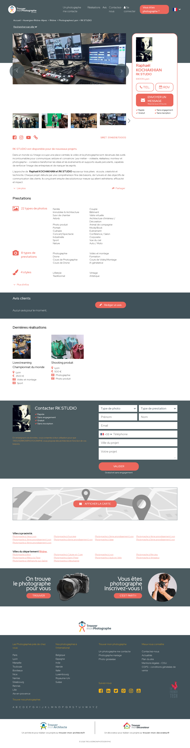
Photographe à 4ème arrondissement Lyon (155, 536)
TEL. (146, 87)
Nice (15, 674)
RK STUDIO (86, 20)
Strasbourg (18, 682)
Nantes (16, 678)
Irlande (59, 666)
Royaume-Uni (63, 678)
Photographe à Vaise (104, 539)
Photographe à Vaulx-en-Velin (108, 557)
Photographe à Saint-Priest (66, 557)
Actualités (147, 655)
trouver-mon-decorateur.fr (156, 732)
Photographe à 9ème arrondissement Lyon (32, 542)
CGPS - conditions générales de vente (159, 668)
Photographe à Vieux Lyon (24, 536)
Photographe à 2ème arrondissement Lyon (114, 536)
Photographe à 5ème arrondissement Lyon (155, 539)
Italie (58, 670)
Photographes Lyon (68, 20)
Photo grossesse (107, 659)
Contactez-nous (115, 9)
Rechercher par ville (24, 26)
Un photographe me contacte (72, 9)
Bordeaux (18, 670)
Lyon (15, 658)
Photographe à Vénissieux (147, 557)
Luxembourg (62, 674)
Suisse (59, 682)
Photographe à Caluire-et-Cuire (68, 554)
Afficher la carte (98, 503)
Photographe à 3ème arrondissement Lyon (32, 539)
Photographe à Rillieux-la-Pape (26, 557)
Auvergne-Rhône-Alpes (35, 20)
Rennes (16, 685)
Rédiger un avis (113, 305)
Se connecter (129, 9)
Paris (15, 655)
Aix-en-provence (21, 693)
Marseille (17, 662)
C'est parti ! (128, 595)
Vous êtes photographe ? (151, 9)
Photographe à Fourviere (65, 536)
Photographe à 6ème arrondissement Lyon (73, 539)
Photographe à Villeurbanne (66, 560)
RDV (166, 87)
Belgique (60, 655)
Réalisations (94, 7)
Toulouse (17, 666)
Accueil (17, 20)
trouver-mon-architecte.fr (72, 732)
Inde (58, 662)
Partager (120, 188)
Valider (118, 466)
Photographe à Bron (22, 554)
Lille (15, 689)
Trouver (38, 595)
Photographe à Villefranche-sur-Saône (30, 560)
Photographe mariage (110, 655)
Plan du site (148, 659)
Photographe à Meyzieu (147, 554)
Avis (105, 7)
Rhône (53, 20)
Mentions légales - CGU (154, 663)
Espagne (60, 658)
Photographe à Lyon (104, 554)
